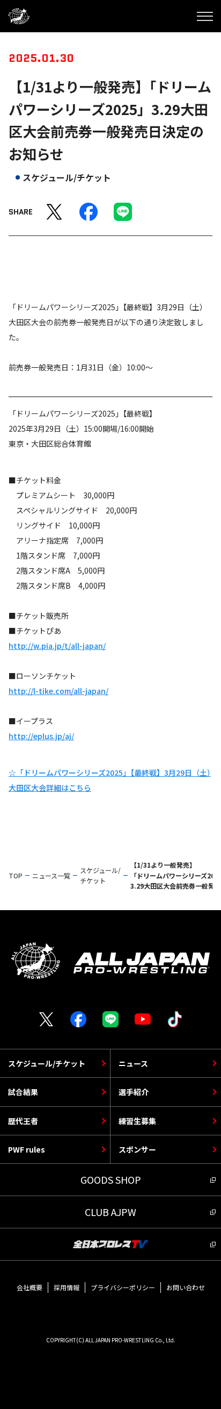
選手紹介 (134, 1091)
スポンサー (137, 1149)
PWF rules (26, 1149)
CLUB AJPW (110, 1212)
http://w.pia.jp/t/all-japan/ (57, 645)
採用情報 (66, 1287)
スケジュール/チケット (46, 1063)
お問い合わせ (185, 1287)
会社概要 (29, 1287)
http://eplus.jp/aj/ (41, 736)
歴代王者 (23, 1120)
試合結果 (23, 1091)
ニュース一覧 (51, 875)
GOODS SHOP (110, 1179)
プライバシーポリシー (123, 1287)
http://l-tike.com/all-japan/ (58, 690)
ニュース (133, 1063)
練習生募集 (137, 1120)
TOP (16, 875)
